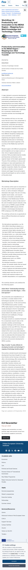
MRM (9, 15)
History (4, 462)
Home (3, 9)
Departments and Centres (12, 9)
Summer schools (6, 503)
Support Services (6, 522)
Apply (3, 5)
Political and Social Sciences (9, 468)
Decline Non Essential (14, 565)
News (17, 5)
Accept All (14, 561)
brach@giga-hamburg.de (7, 73)
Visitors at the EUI (7, 531)
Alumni (4, 528)
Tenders (4, 534)
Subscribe (6, 438)
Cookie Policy (14, 553)
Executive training (7, 497)
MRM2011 (14, 15)
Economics (4, 459)
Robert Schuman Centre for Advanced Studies (12, 481)
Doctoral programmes (8, 491)
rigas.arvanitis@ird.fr (6, 85)
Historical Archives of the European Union (13, 515)
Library (4, 512)
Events (10, 5)
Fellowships (5, 500)
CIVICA (4, 518)
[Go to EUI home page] (4, 2)
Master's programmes (8, 494)
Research (8, 13)
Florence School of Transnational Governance (11, 473)
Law (3, 465)
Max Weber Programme (8, 477)
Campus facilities (6, 525)
